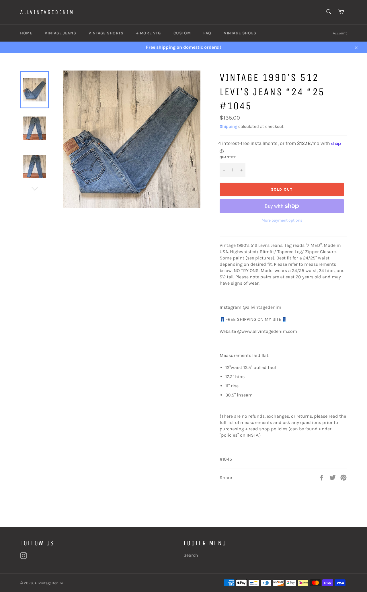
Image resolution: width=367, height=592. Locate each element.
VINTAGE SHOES (240, 33)
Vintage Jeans (60, 33)
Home (26, 33)
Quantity (228, 157)
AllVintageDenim (47, 12)
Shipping (228, 126)
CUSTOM (182, 33)
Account (340, 33)
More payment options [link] (281, 220)
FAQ (207, 33)
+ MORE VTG (148, 33)
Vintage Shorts (106, 33)
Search (191, 555)
